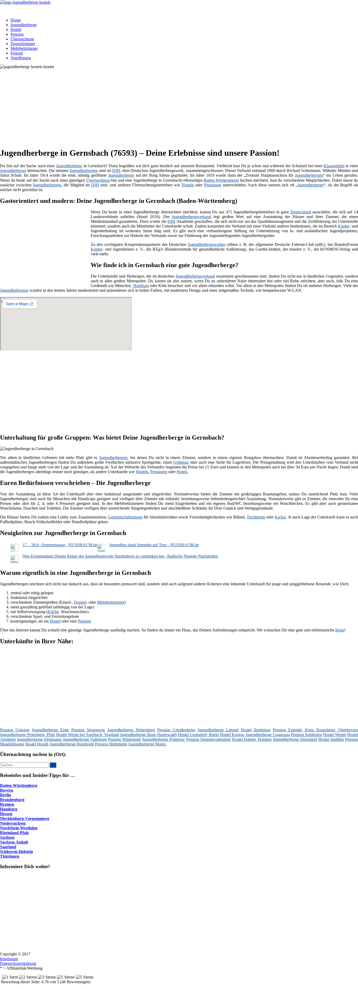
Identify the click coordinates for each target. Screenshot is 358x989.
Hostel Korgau (232, 734)
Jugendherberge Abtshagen (39, 739)
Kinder (343, 226)
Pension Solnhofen (306, 734)
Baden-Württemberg (220, 180)
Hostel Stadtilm (331, 739)
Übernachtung (22, 39)
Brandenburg (12, 799)
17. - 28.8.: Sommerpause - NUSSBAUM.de (60, 545)
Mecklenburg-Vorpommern (24, 818)
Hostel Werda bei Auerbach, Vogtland (87, 734)
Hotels (182, 471)
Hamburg (141, 285)
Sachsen (7, 837)
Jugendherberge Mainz (147, 744)
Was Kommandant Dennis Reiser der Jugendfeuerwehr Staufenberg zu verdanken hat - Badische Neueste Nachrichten (120, 556)
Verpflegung (20, 58)
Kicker (280, 517)
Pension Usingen (14, 730)
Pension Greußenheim (176, 730)
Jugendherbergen (83, 170)
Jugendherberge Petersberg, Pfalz (27, 734)
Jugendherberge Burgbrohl (72, 744)
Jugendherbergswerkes (207, 244)
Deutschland (300, 212)
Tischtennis (256, 517)
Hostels (188, 185)
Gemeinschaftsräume (125, 517)
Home (15, 20)
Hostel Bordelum (255, 730)
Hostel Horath (36, 744)
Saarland (8, 847)
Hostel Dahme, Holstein (252, 739)
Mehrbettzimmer (24, 48)
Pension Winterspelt (124, 739)
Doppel (80, 602)
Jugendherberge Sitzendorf (295, 739)
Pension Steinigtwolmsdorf (208, 739)
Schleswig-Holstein (16, 851)
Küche (53, 611)
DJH (116, 170)
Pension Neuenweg (88, 730)
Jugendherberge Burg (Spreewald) (148, 734)
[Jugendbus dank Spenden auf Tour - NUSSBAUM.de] (101, 550)
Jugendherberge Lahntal (218, 730)
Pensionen (212, 185)
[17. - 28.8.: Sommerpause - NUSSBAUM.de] (14, 550)
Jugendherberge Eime (50, 730)
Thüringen (9, 856)
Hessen (6, 814)
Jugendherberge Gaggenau (268, 734)
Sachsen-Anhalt (14, 842)
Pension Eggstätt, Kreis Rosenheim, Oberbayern (315, 730)
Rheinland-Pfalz (14, 832)
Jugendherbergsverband (191, 216)
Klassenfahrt (334, 166)
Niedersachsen (13, 823)
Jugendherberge (23, 25)
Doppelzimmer (22, 43)
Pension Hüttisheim (111, 744)
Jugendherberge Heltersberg (131, 730)
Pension (17, 34)
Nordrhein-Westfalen (18, 828)
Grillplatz (181, 462)
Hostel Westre (334, 734)
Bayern (6, 790)
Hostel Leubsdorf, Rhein (198, 734)
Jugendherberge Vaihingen (85, 739)
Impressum (9, 958)
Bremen (7, 804)
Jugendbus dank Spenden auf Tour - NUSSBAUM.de (154, 545)
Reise (339, 630)
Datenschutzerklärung (18, 963)
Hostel (15, 29)
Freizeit (16, 53)
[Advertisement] (161, 106)
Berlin (5, 795)
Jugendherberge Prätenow (163, 739)
